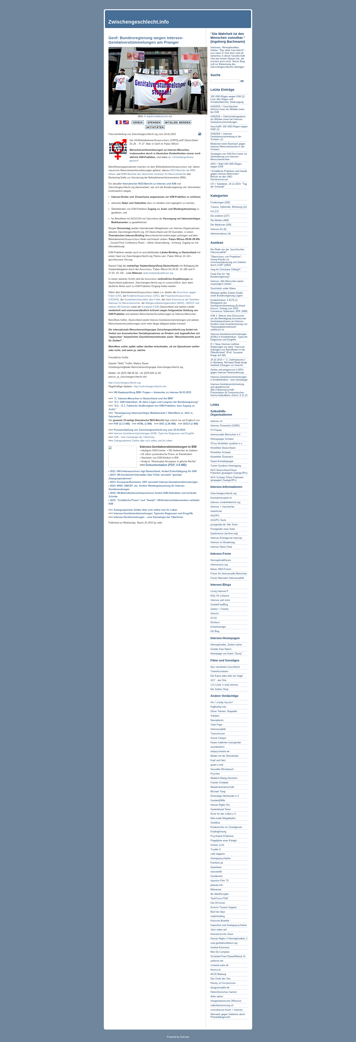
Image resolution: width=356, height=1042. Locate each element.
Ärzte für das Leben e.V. (223, 813)
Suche (215, 75)
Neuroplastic (217, 720)
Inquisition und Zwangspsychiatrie (228, 925)
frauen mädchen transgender (225, 742)
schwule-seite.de (219, 965)
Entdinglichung (218, 831)
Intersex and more (220, 600)
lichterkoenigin (218, 626)
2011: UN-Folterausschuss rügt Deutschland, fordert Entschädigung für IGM (153, 471)
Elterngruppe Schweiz (222, 439)
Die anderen (216, 215)
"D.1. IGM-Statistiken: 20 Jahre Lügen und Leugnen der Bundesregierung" (156, 402)
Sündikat (215, 822)
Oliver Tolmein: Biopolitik (223, 711)
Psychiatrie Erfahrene (222, 836)
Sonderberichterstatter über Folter (142, 299)
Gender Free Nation (220, 649)
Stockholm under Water (223, 288)
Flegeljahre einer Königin (223, 840)
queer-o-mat (216, 764)
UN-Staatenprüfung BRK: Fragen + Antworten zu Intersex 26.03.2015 (152, 392)
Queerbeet (216, 867)
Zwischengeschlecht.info (138, 22)
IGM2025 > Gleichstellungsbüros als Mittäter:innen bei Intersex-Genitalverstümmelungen (228, 119)
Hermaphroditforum (220, 560)
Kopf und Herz (218, 760)
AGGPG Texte (218, 520)
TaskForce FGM (219, 898)
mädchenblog (217, 916)
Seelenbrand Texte (220, 809)
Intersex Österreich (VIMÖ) (225, 425)
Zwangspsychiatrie (220, 858)
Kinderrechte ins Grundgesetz (226, 827)
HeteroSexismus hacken (223, 992)
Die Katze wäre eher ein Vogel (226, 675)
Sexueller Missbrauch (222, 769)
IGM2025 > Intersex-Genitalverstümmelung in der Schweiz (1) (225, 136)
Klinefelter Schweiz (220, 452)
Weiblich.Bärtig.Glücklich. (224, 778)
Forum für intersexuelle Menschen (228, 573)
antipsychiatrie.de (219, 751)
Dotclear (184, 1037)
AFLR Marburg (218, 974)
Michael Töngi (217, 791)
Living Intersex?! (219, 591)
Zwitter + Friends (219, 609)
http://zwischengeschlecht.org (124, 382)
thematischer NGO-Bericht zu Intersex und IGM (149, 183)
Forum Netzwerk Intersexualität (227, 578)
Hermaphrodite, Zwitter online (226, 644)
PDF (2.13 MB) (122, 423)
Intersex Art (216, 229)
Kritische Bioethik (219, 920)
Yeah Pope (216, 724)
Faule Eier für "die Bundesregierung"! (220, 275)
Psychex (215, 773)
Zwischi (214, 613)
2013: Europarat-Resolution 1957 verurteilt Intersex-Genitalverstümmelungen (154, 482)
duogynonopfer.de (219, 987)
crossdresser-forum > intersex (226, 1009)
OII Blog (214, 631)
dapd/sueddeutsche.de (159, 116)
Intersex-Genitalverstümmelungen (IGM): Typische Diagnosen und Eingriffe (154, 433)
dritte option (216, 996)
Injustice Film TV (219, 880)
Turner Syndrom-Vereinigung (225, 465)
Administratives (218, 233)
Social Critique (218, 738)
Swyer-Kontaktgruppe (221, 461)
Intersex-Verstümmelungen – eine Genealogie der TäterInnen (148, 517)
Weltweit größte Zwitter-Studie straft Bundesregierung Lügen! (226, 294)
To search (349, 2)
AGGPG (214, 515)
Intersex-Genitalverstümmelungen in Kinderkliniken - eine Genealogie (229, 378)
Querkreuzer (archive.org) (224, 533)
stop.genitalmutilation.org (223, 943)
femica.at (215, 969)
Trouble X (215, 849)
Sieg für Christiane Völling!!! (225, 269)
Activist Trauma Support (223, 907)
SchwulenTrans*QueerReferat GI (227, 956)
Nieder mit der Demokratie (224, 755)
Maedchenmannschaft (222, 787)
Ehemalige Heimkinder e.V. (225, 796)
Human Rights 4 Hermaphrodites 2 (228, 938)
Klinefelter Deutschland (222, 447)
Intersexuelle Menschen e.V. (225, 434)
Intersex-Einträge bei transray (226, 538)
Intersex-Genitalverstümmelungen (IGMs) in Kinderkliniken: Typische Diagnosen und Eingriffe (228, 337)
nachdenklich (217, 747)
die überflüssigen (219, 894)
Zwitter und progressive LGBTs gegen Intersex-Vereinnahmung (227, 371)
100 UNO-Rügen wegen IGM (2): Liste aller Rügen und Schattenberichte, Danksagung (227, 99)
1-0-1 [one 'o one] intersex (224, 684)
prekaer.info (216, 885)
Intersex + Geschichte (222, 506)
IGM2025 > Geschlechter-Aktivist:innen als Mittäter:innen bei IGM (227, 109)
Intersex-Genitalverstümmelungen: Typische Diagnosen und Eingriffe (153, 513)
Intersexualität (218, 729)
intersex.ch (216, 421)
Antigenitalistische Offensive (225, 1000)
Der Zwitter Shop (219, 689)
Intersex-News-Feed (221, 546)
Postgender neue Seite (222, 529)
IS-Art (213, 618)
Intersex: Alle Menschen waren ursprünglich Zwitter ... (226, 282)
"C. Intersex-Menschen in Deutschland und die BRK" (144, 398)
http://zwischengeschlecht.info (150, 386)
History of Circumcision (222, 983)
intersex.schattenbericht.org (225, 502)
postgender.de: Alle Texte (224, 524)
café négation (217, 853)
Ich (212, 211)
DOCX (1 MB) (190, 423)
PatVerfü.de (216, 862)
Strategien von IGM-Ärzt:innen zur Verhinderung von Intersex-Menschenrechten (228, 156)
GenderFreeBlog (219, 604)
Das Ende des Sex (220, 978)
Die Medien (216, 220)
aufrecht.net (216, 960)
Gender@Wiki (217, 800)
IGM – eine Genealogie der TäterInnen (134, 437)
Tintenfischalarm (219, 671)
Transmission (217, 733)
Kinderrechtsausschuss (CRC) (143, 295)
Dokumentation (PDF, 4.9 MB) (166, 465)
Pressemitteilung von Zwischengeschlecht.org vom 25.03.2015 (149, 429)
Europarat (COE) (150, 306)
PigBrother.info (218, 706)
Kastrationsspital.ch (221, 497)
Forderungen (217, 202)
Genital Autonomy (220, 947)
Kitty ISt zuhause (219, 595)
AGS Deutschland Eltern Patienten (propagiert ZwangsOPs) (228, 471)
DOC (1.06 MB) (167, 423)
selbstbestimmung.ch (221, 1005)
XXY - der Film (218, 680)
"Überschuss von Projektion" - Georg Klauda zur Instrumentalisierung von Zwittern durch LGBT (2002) (228, 260)
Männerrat (215, 889)
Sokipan (214, 715)
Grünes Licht (217, 845)
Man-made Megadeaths (223, 818)
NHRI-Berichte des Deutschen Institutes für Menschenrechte (153, 174)
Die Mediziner (217, 224)
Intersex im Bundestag (222, 542)
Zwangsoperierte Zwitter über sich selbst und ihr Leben (143, 440)
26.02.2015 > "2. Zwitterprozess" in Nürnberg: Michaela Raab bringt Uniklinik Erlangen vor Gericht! (228, 362)
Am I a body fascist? (221, 702)
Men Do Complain (220, 951)
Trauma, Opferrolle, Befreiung (226, 207)
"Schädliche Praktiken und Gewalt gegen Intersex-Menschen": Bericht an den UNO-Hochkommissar (228, 175)
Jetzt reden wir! (218, 929)
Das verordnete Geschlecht (225, 667)
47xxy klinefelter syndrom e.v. (226, 443)
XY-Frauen (216, 430)
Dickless (215, 622)
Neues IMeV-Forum (220, 569)
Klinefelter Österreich (221, 456)
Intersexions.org (219, 564)
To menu (337, 2)
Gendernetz (216, 876)
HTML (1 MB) (144, 423)
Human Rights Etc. (220, 804)
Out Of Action (217, 902)
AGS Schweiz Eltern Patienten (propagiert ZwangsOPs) (226, 479)
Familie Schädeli (219, 782)
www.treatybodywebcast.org (158, 273)
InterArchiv (216, 511)
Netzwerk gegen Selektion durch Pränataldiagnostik (227, 1015)
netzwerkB (216, 871)
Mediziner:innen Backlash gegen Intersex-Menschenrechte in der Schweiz (227, 146)
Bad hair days (217, 911)
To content (325, 2)
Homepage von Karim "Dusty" (226, 653)
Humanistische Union (221, 934)
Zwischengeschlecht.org (223, 493)
